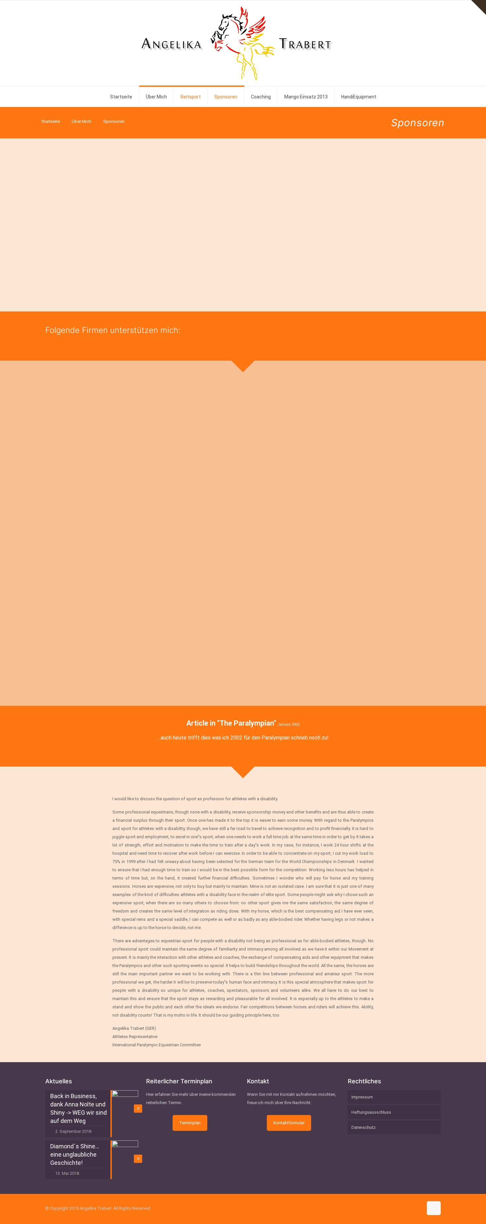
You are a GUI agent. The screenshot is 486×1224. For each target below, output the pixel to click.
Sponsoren (114, 121)
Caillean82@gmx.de (394, 243)
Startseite (50, 121)
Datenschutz (363, 1127)
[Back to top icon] (434, 1208)
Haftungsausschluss (371, 1112)
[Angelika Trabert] (243, 43)
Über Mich (81, 121)
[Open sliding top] (478, 7)
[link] (108, 420)
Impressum (362, 1097)
